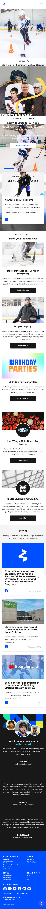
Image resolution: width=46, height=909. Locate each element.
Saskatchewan (7, 893)
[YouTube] (29, 888)
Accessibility (7, 877)
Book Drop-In (23, 345)
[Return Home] (4, 4)
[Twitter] (14, 888)
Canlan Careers (8, 861)
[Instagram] (5, 888)
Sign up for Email (8, 867)
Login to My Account (22, 893)
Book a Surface (23, 290)
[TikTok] (19, 888)
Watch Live (6, 868)
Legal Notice (7, 879)
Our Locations (31, 859)
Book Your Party (23, 398)
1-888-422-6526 (31, 863)
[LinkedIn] (24, 888)
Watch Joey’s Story (23, 146)
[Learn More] (23, 460)
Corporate (6, 859)
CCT (28, 877)
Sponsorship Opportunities (11, 865)
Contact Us (30, 861)
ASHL (28, 875)
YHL (28, 879)
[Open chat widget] (41, 903)
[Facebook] (10, 888)
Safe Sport (6, 863)
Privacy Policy (7, 875)
